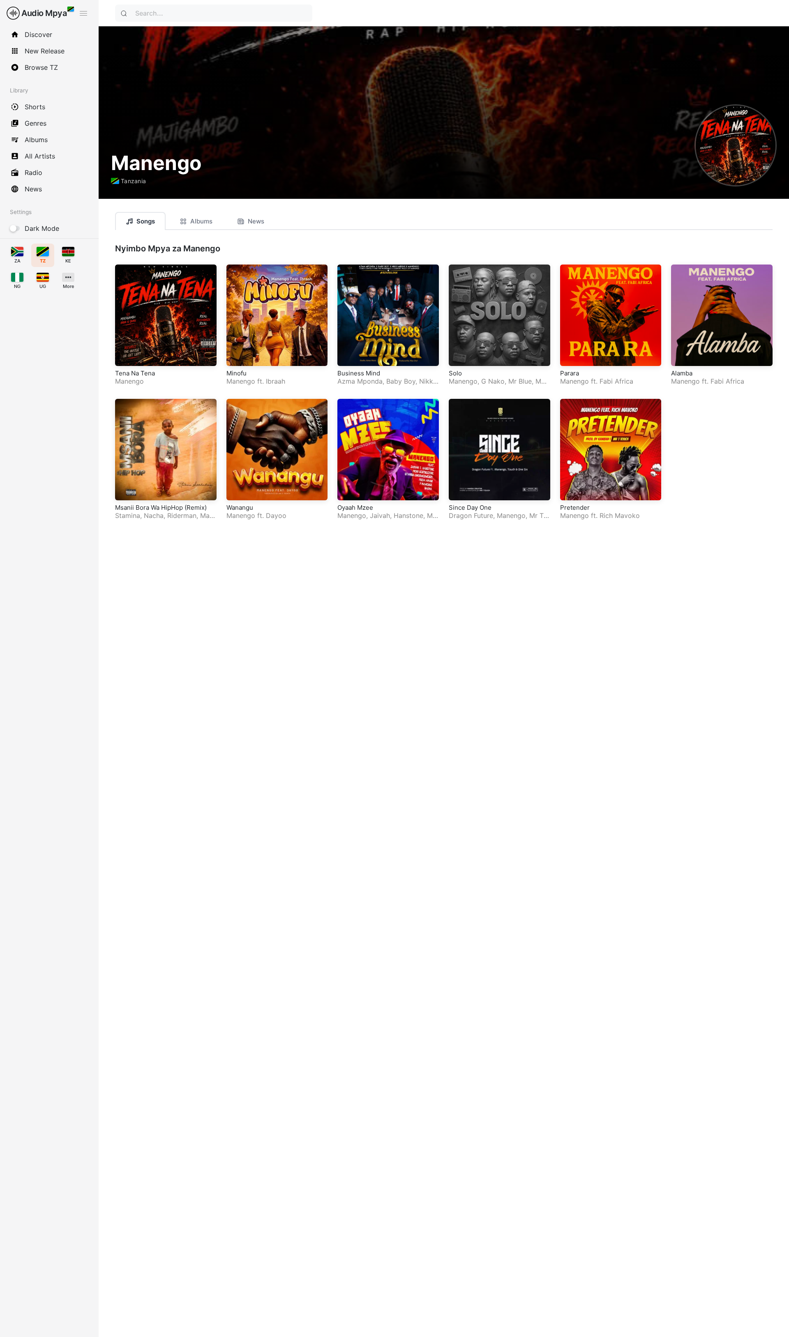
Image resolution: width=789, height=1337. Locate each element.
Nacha (154, 515)
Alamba (681, 373)
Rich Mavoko (620, 515)
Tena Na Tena (135, 373)
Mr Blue (520, 381)
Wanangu (239, 507)
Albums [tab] (201, 221)
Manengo (129, 381)
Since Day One (470, 507)
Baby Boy (400, 381)
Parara (569, 373)
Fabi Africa (616, 381)
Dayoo (276, 515)
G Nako (493, 381)
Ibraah (275, 381)
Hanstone (408, 515)
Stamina (127, 515)
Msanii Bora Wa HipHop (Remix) (161, 507)
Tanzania (133, 180)
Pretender (575, 507)
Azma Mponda (360, 381)
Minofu (236, 373)
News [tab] (256, 221)
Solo (455, 373)
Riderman (181, 515)
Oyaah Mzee (355, 507)
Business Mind (358, 373)
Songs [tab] (145, 221)
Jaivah (380, 515)
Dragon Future (471, 515)
